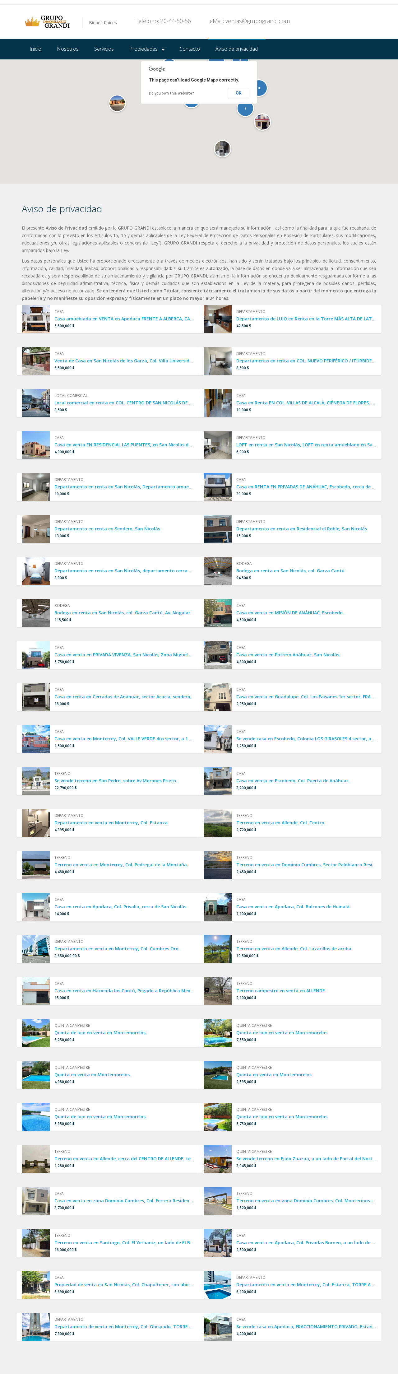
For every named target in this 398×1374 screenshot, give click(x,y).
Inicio (35, 48)
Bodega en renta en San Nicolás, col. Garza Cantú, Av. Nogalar (122, 613)
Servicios (104, 48)
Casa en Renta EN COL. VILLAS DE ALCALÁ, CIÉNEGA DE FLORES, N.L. (307, 403)
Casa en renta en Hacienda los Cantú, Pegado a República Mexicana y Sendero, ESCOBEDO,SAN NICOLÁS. (167, 991)
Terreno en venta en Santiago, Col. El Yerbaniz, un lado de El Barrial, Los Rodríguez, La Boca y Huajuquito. (169, 1243)
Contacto (189, 48)
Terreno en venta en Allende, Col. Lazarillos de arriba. (294, 949)
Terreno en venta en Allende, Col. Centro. (281, 823)
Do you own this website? (171, 93)
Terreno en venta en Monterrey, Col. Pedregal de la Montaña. (121, 865)
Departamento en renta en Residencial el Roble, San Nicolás (301, 529)
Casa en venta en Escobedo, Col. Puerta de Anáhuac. (293, 781)
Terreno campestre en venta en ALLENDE (280, 991)
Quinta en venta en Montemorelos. (92, 1075)
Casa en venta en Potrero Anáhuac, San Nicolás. (288, 655)
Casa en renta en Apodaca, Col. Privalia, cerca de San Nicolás (120, 907)
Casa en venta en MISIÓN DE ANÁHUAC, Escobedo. (290, 613)
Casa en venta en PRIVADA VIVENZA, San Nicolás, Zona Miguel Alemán (130, 655)
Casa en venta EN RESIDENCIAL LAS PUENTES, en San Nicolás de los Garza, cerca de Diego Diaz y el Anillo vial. (172, 445)
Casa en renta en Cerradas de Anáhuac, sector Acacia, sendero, (123, 697)
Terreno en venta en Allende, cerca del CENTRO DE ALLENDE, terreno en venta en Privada (150, 1159)
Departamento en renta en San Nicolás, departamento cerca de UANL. (131, 571)
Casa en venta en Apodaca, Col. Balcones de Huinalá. (293, 907)
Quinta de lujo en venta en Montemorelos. (100, 1033)
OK (239, 93)
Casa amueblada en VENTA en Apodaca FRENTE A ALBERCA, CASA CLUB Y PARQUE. (142, 319)
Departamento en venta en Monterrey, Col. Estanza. (111, 823)
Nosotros (68, 48)
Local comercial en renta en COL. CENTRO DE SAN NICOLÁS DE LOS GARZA (133, 403)
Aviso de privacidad (236, 48)
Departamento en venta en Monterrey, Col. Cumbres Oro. (117, 949)
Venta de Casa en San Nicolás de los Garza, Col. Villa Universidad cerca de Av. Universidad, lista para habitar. (172, 361)
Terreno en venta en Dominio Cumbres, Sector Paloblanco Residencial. (312, 865)
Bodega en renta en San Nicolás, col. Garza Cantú (290, 571)
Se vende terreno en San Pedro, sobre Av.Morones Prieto (115, 781)
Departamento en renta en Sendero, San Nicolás (107, 529)
